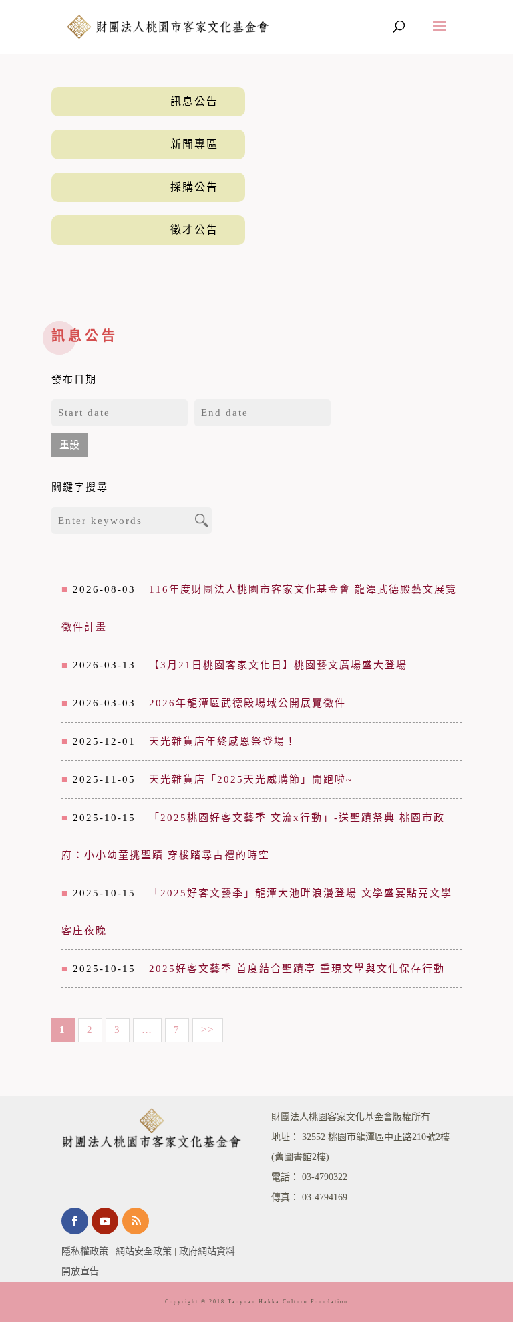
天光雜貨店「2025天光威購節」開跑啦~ (251, 779)
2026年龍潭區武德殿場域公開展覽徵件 (247, 703)
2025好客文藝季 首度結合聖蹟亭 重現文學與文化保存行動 (297, 968)
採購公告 (194, 187)
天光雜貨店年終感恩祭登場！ (223, 741)
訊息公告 (194, 101)
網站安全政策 (144, 1251)
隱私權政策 (84, 1251)
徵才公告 (194, 229)
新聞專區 (194, 144)
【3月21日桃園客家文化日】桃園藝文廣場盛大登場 (278, 665)
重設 (69, 445)
